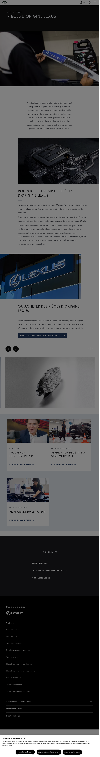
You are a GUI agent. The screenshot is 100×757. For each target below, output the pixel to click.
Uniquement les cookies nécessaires (49, 752)
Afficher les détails (25, 752)
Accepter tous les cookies (72, 752)
